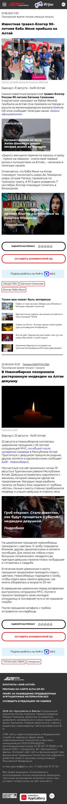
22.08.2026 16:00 (11, 364)
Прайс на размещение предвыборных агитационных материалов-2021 (29, 695)
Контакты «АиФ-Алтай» (19, 684)
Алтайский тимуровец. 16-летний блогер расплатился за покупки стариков (31, 214)
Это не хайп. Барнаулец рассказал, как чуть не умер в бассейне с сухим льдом (39, 336)
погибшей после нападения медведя (26, 450)
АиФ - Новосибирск (15, 462)
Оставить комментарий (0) (34, 258)
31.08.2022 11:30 (10, 13)
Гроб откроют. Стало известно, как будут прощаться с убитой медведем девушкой (31, 517)
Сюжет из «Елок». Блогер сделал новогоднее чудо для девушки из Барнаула (39, 325)
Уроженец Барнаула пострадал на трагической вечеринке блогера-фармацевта (39, 346)
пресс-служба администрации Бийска (25, 82)
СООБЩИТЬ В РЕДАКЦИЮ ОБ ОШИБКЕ (27, 701)
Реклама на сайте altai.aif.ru (23, 689)
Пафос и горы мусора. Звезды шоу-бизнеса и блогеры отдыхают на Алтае (38, 305)
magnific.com (10, 429)
